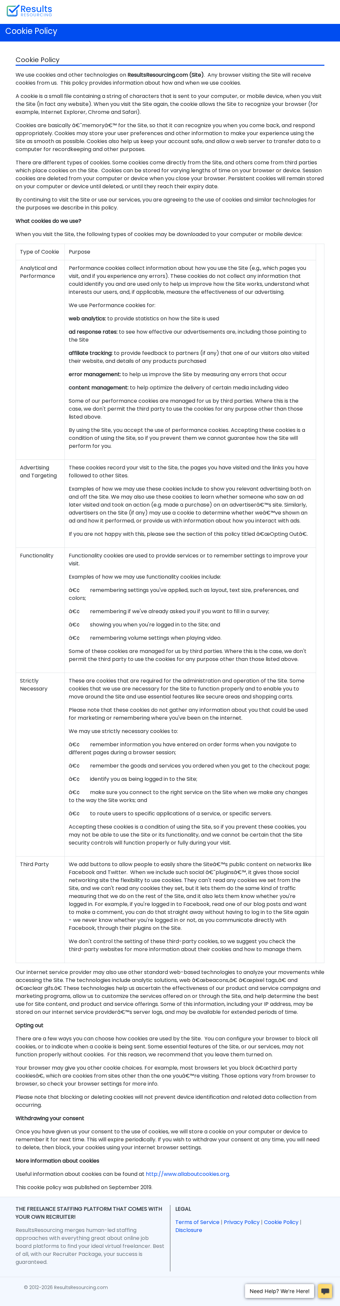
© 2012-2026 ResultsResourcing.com (66, 1287)
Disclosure (188, 1230)
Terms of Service (197, 1222)
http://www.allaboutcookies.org (187, 1174)
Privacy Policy (242, 1222)
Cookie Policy (281, 1222)
